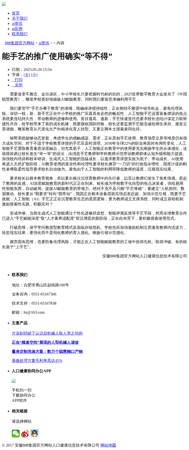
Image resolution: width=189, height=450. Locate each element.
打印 (17, 80)
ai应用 (17, 29)
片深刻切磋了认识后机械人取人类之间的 (47, 333)
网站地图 (108, 445)
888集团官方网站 (19, 43)
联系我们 (20, 34)
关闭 (17, 85)
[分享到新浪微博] (25, 433)
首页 (16, 13)
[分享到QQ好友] (34, 433)
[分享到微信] (16, 433)
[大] (27, 75)
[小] (34, 75)
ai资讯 (17, 23)
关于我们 (20, 18)
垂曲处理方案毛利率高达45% (37, 360)
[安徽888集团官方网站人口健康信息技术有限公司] (4, 4)
